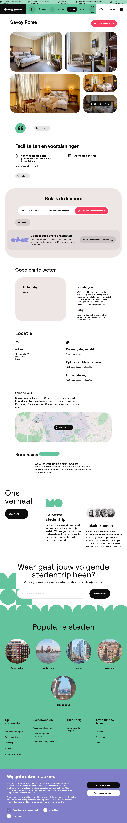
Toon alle (21, 176)
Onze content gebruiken (45, 741)
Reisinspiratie (11, 737)
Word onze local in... (42, 728)
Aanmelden (99, 593)
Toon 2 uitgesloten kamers (96, 240)
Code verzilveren (13, 754)
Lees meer (41, 128)
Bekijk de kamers (102, 23)
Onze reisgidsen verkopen (41, 734)
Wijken (61, 9)
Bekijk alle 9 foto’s (99, 104)
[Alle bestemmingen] (32, 9)
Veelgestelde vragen (73, 729)
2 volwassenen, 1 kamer (58, 210)
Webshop (9, 742)
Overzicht (48, 9)
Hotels (72, 9)
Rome (42, 9)
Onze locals (101, 737)
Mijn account (11, 748)
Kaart (83, 9)
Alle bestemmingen (14, 731)
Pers (98, 742)
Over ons (14, 513)
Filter (24, 222)
